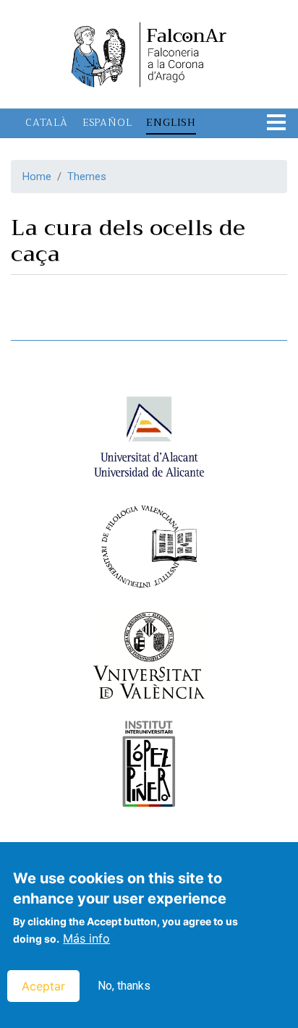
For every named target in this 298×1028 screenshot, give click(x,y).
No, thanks (124, 986)
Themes (86, 176)
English (171, 122)
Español (107, 122)
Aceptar (43, 986)
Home (36, 176)
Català (46, 122)
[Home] (149, 53)
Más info (86, 938)
